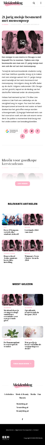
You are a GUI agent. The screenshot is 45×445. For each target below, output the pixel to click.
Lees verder (23, 183)
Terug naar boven (21, 364)
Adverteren (10, 430)
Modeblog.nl (21, 404)
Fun (39, 394)
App (22, 136)
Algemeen (5, 24)
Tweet (31, 131)
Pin (37, 131)
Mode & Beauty (22, 394)
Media (33, 394)
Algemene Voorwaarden (23, 430)
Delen (25, 131)
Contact (35, 430)
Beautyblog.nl (22, 411)
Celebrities (9, 394)
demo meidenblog (33, 24)
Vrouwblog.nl (22, 407)
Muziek (22, 397)
